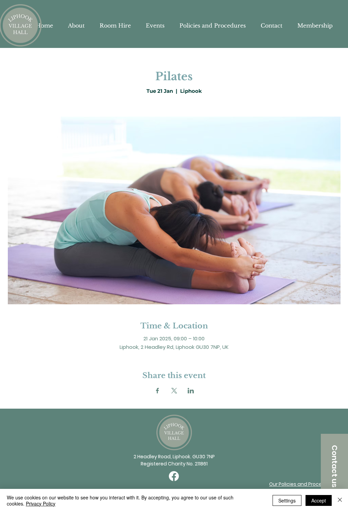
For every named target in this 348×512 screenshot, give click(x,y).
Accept (318, 500)
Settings (287, 500)
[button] (334, 466)
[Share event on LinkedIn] (191, 390)
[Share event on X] (174, 390)
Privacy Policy (40, 503)
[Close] (340, 500)
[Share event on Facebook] (157, 390)
